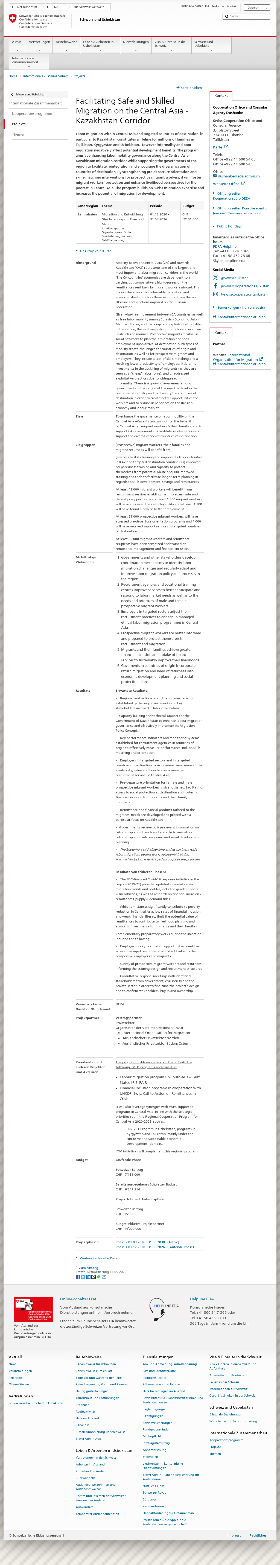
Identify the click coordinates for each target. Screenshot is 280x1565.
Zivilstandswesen (154, 1506)
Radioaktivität (85, 1412)
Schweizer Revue (154, 1493)
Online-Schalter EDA (78, 1299)
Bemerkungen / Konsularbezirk (241, 307)
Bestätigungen (153, 1416)
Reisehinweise (66, 42)
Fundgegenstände (155, 1430)
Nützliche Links (153, 1486)
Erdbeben (82, 1405)
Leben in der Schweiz (224, 1382)
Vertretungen (39, 42)
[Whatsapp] (99, 1276)
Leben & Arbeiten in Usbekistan (98, 44)
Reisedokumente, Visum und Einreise (101, 1384)
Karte (218, 147)
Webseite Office (226, 184)
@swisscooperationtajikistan (244, 294)
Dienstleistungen (136, 42)
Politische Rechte (154, 1378)
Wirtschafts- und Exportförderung (233, 1421)
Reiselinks (82, 1425)
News (12, 1364)
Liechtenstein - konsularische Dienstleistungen (163, 1466)
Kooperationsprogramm (226, 1440)
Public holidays (229, 226)
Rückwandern (85, 1478)
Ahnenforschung (155, 1450)
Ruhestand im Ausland (91, 1471)
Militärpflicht (152, 1436)
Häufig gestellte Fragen (92, 1391)
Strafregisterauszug (156, 1443)
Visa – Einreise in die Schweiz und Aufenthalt (232, 1366)
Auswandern (85, 1507)
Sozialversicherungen (158, 1423)
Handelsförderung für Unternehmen (168, 1513)
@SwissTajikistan (234, 278)
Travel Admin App (88, 1439)
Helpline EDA (202, 1299)
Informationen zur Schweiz (228, 1389)
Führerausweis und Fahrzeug (163, 1384)
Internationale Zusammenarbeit (25, 60)
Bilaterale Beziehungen (225, 1415)
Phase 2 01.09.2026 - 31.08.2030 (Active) (147, 1242)
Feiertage (15, 1378)
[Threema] (94, 1276)
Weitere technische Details (100, 1258)
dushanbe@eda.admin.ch (239, 176)
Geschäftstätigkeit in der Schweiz (232, 1396)
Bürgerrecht (151, 1500)
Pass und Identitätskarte (159, 1371)
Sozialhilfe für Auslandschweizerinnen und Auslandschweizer (173, 1400)
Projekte (215, 1447)
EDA (55, 7)
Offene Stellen (19, 1384)
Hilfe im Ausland (87, 1418)
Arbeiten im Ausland (90, 1464)
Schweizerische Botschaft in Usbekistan (36, 1403)
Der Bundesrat (27, 7)
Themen (215, 1454)
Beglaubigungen (155, 1409)
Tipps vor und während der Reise (99, 1378)
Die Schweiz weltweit (89, 7)
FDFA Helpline (225, 246)
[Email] (104, 1276)
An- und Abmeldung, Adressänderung (170, 1364)
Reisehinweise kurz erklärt (94, 1371)
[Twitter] (83, 1276)
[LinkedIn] (88, 1276)
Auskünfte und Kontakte (226, 1375)
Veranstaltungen (20, 1371)
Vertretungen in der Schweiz (96, 1457)
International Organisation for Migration (235, 357)
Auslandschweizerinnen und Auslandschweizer (96, 1487)
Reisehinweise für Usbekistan (96, 1364)
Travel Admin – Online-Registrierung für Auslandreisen (171, 1477)
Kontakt (219, 95)
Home (13, 76)
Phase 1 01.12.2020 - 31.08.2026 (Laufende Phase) (155, 1247)
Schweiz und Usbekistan (203, 44)
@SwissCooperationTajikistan (244, 286)
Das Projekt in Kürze (95, 251)
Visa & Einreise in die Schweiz (170, 44)
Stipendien (150, 1457)
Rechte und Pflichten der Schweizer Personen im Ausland (101, 1498)
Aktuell (17, 42)
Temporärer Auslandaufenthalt (97, 1514)
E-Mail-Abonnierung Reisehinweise (100, 1432)
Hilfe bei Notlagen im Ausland (164, 1391)
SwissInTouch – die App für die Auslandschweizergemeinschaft (165, 1522)
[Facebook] (78, 1276)
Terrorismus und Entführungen (97, 1398)
